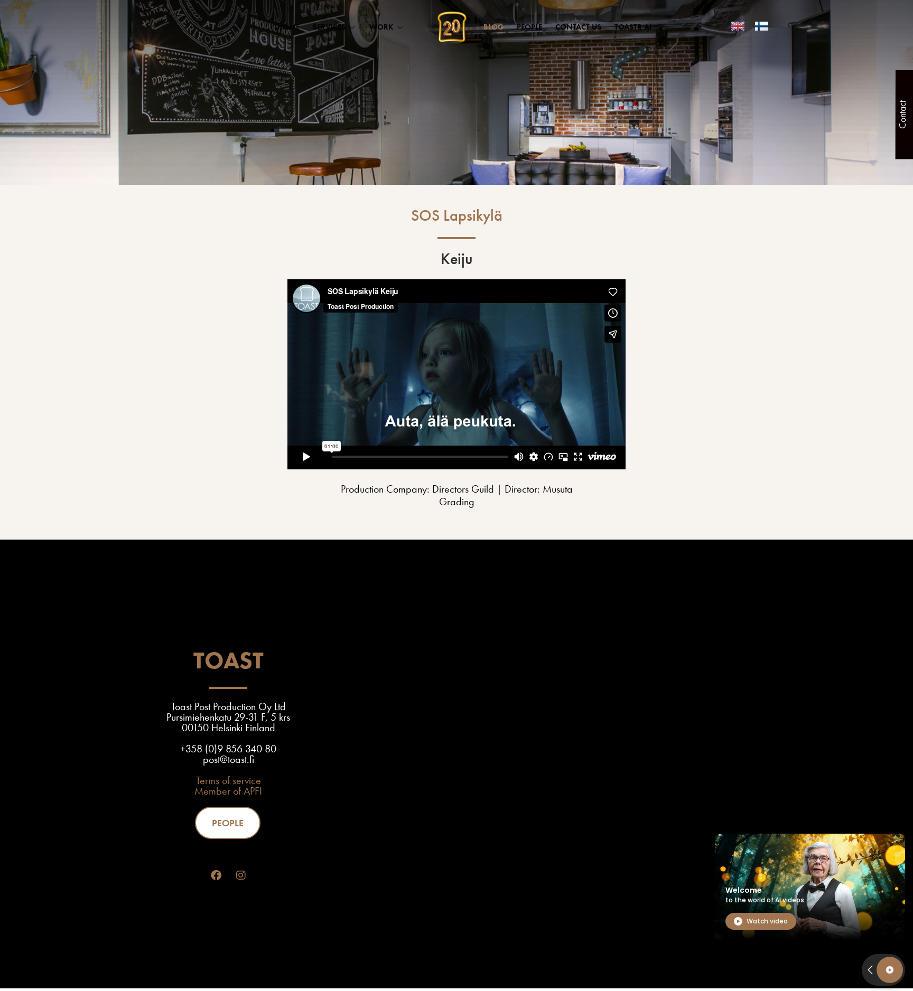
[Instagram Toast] (241, 875)
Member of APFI (228, 791)
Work (381, 27)
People (529, 27)
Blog (493, 27)
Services (329, 27)
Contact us (578, 27)
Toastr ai (632, 27)
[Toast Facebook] (216, 875)
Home (288, 27)
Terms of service (228, 780)
